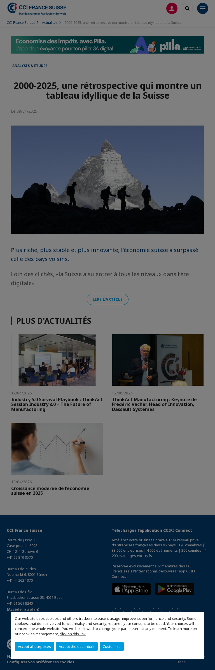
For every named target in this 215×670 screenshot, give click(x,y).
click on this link (73, 633)
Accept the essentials (77, 646)
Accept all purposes (34, 646)
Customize (112, 646)
